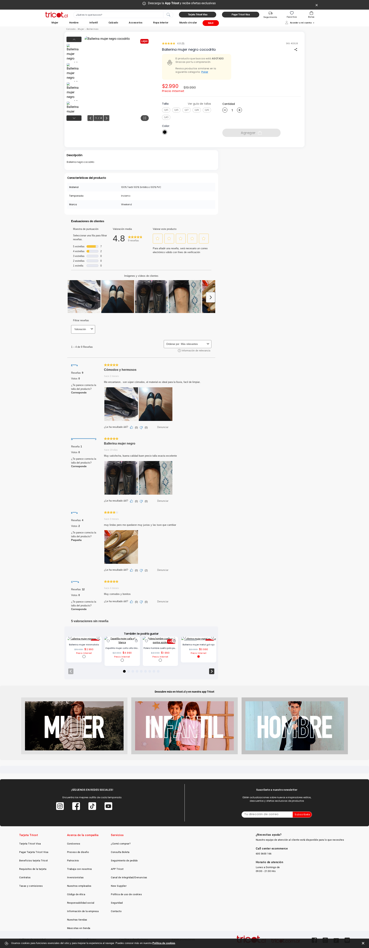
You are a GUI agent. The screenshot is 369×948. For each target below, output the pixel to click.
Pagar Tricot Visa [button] (241, 14)
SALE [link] (211, 23)
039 (207, 110)
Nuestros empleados (79, 885)
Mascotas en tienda (78, 928)
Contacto (116, 911)
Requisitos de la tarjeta (32, 869)
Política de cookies (163, 943)
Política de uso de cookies (126, 894)
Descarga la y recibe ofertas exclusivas (182, 3)
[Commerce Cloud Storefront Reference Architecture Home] (56, 14)
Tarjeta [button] (197, 14)
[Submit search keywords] (168, 14)
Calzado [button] (113, 22)
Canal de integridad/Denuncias (129, 877)
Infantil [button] (93, 22)
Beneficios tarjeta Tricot (33, 860)
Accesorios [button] (135, 22)
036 (176, 110)
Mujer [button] (55, 22)
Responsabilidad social (80, 902)
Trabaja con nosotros (79, 869)
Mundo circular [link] (188, 22)
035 (166, 110)
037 (186, 110)
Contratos (25, 877)
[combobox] (123, 15)
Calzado (71, 29)
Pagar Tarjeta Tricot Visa (33, 852)
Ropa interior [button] (161, 22)
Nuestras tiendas (77, 919)
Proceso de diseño (78, 852)
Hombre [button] (74, 22)
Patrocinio (73, 860)
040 (166, 117)
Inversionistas (75, 877)
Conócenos (73, 843)
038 (196, 110)
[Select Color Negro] (164, 132)
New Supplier (118, 885)
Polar (204, 72)
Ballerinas (93, 29)
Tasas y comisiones (31, 885)
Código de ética (76, 894)
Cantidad (228, 104)
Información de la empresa (83, 911)
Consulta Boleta (120, 852)
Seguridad (117, 902)
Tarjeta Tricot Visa (30, 843)
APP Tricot (117, 869)
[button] (55, 22)
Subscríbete (302, 814)
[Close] (316, 4)
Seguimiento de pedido (124, 860)
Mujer (81, 29)
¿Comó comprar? (120, 843)
